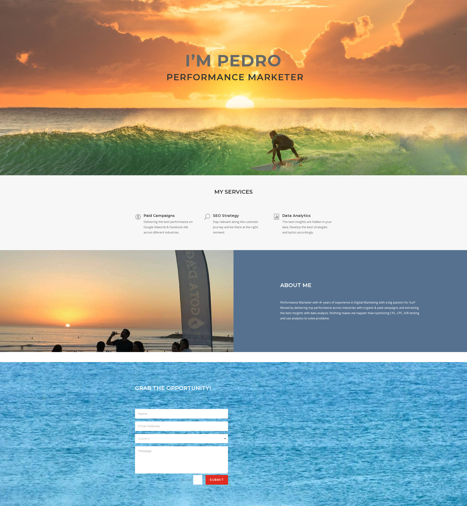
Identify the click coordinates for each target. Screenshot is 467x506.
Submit (217, 480)
